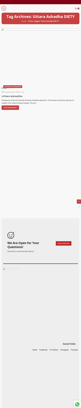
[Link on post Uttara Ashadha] (40, 59)
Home (23, 21)
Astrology (8, 86)
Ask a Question (63, 243)
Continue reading (10, 107)
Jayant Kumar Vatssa (12, 92)
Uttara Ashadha (12, 96)
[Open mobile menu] (4, 8)
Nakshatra (17, 86)
